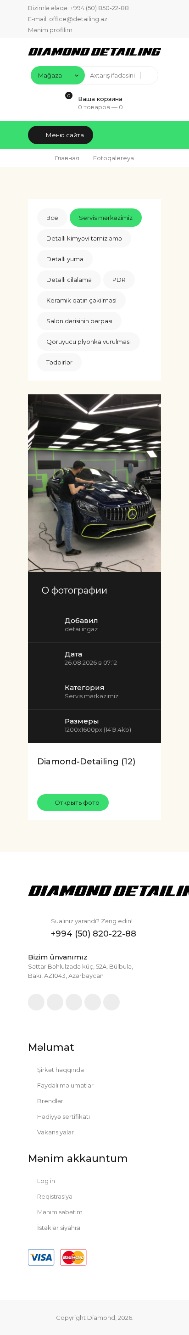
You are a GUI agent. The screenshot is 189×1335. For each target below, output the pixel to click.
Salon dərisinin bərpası (79, 321)
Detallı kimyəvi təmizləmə (84, 238)
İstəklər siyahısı (58, 1227)
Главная (67, 158)
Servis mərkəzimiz (106, 217)
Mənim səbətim (59, 1212)
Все (52, 217)
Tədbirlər (59, 362)
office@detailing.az (78, 18)
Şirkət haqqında (60, 1069)
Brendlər (49, 1101)
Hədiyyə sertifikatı (63, 1116)
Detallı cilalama (69, 279)
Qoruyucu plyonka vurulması (88, 341)
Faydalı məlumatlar (65, 1085)
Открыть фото (76, 802)
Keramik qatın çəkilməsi (81, 300)
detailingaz (81, 629)
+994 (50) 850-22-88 (99, 7)
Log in (45, 1180)
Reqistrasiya (54, 1196)
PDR (119, 279)
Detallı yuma (64, 259)
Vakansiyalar (55, 1132)
